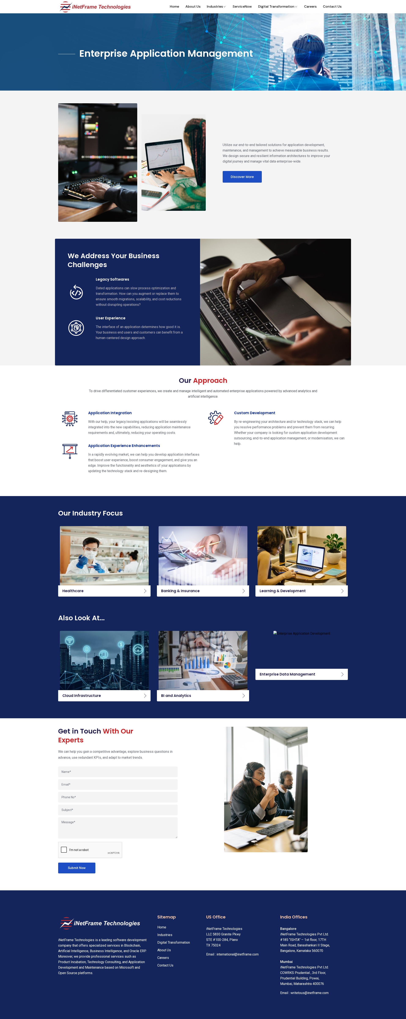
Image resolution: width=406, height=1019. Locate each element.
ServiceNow (242, 6)
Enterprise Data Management (287, 674)
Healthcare (73, 590)
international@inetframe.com (238, 954)
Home (174, 6)
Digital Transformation (276, 6)
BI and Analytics (176, 695)
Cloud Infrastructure (81, 695)
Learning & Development (283, 590)
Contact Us (332, 6)
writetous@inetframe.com (310, 993)
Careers (310, 6)
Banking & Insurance (180, 590)
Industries (215, 6)
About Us (192, 6)
